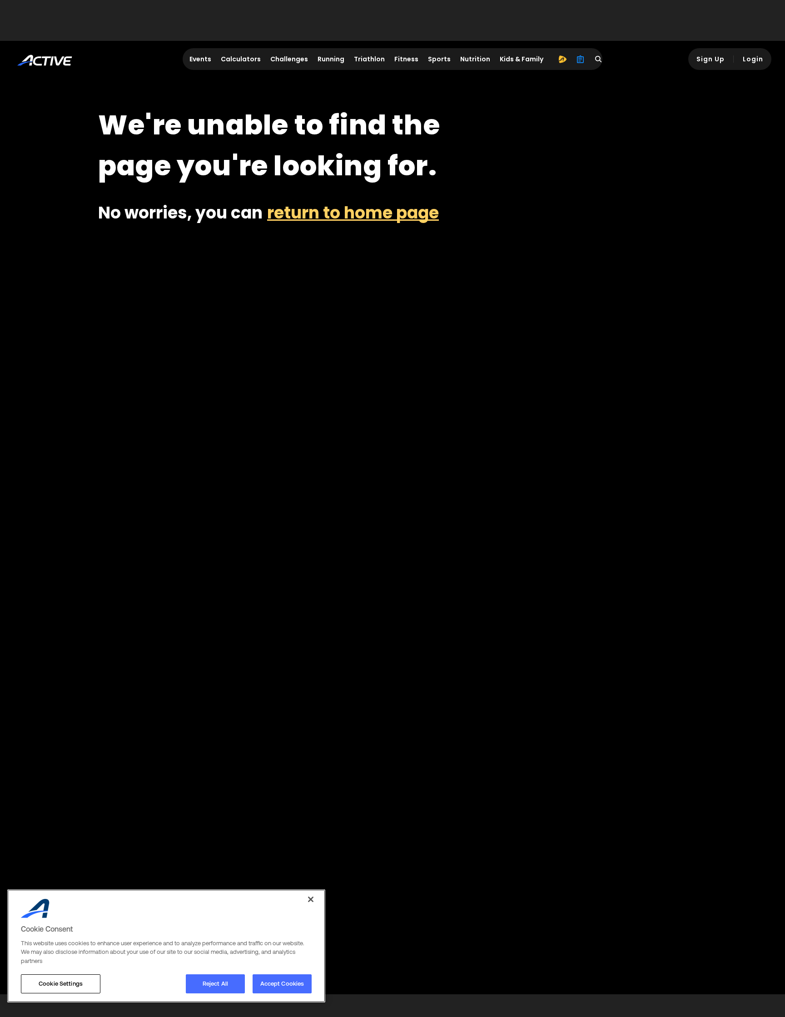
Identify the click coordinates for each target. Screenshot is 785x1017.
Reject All (215, 983)
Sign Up (710, 59)
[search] (599, 59)
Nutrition (475, 59)
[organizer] (580, 59)
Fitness (406, 59)
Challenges (289, 59)
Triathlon (369, 59)
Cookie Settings (61, 983)
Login (753, 59)
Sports (439, 59)
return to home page (353, 212)
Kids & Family (521, 59)
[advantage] (562, 59)
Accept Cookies (282, 983)
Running (331, 59)
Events (200, 59)
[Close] (311, 899)
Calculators (241, 59)
